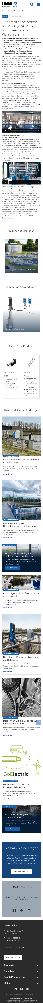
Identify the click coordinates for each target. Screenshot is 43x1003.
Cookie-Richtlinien (16, 998)
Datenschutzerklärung (30, 1000)
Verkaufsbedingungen (27, 1001)
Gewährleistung (13, 1001)
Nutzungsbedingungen (13, 1000)
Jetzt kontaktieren (21, 871)
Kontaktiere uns (13, 957)
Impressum (28, 998)
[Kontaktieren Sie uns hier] (38, 722)
